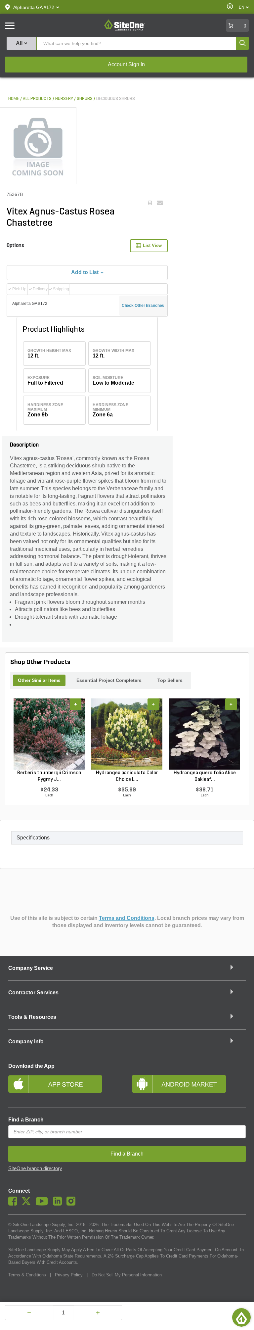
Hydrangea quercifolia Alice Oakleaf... (205, 776)
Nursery (64, 98)
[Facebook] (14, 1204)
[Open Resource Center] (241, 1317)
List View (152, 245)
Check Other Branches (143, 305)
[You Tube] (43, 1204)
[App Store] (65, 1086)
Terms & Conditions (27, 1274)
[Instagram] (72, 1204)
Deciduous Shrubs (115, 98)
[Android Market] (189, 1086)
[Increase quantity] (98, 1312)
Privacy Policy (69, 1274)
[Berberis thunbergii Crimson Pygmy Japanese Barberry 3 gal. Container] (49, 734)
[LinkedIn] (59, 1204)
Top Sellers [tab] (170, 680)
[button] (33, 7)
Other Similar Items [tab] (39, 680)
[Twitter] (28, 1204)
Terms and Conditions (126, 918)
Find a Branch (26, 1119)
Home (13, 98)
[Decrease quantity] (29, 1312)
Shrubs (85, 98)
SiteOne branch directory (35, 1168)
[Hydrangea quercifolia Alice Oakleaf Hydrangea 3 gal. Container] (204, 734)
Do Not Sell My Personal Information (127, 1274)
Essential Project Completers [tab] (109, 680)
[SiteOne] (124, 29)
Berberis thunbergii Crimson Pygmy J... (49, 776)
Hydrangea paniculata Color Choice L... (127, 776)
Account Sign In (126, 64)
